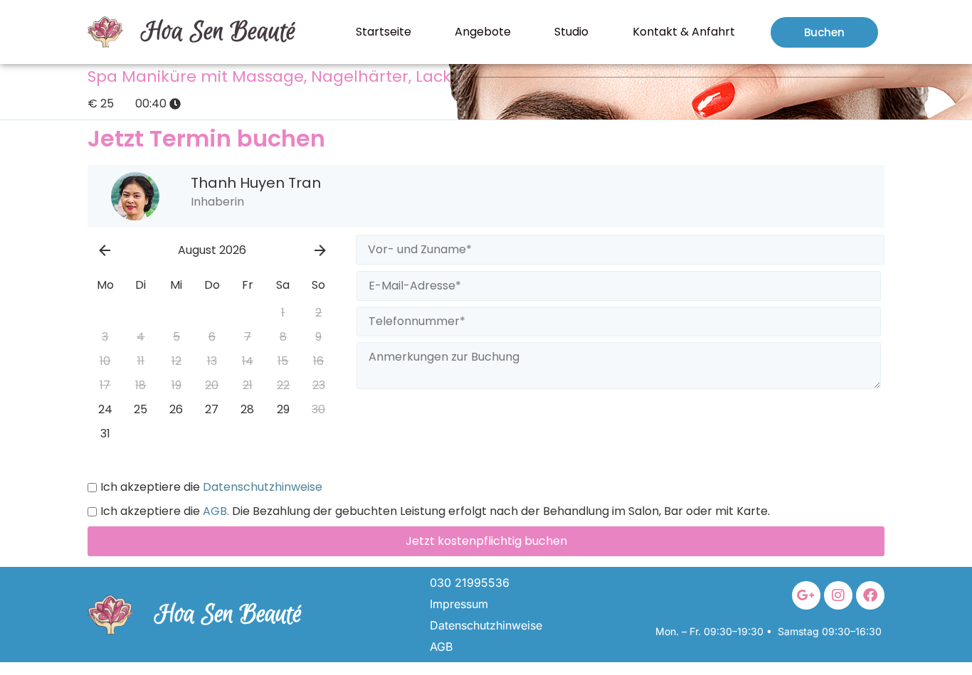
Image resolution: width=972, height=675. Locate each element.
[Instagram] (838, 595)
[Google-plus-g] (806, 595)
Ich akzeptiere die (211, 487)
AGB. (214, 511)
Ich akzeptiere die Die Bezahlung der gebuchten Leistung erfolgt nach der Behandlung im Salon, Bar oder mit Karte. (435, 511)
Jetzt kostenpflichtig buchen (486, 541)
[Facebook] (870, 595)
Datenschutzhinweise (261, 487)
